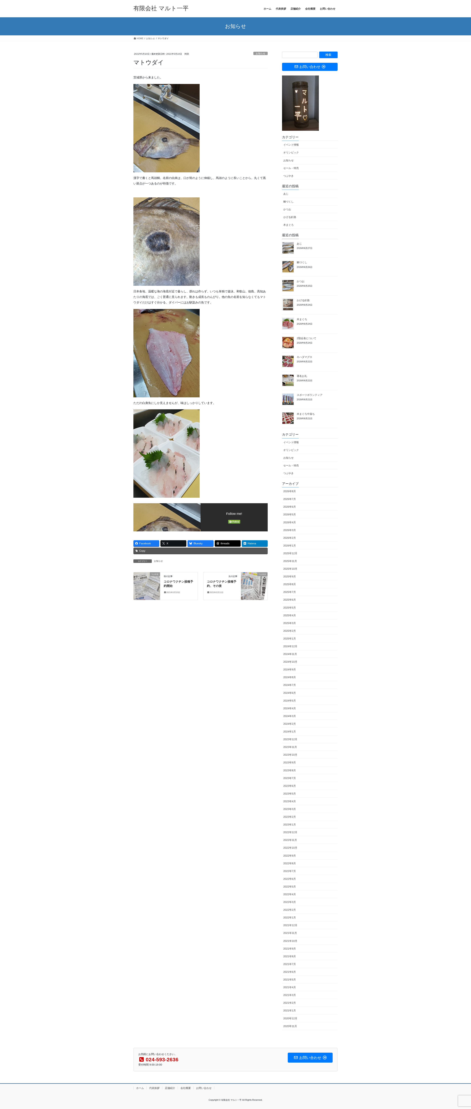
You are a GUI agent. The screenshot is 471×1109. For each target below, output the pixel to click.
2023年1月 (289, 824)
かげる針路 (289, 217)
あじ (285, 193)
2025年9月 (289, 576)
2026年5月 (289, 514)
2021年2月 (289, 1002)
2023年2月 (289, 816)
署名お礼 (302, 376)
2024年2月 (289, 723)
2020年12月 (290, 1018)
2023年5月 (289, 793)
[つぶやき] (147, 586)
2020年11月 (290, 1026)
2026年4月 (289, 522)
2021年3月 (289, 995)
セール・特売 (291, 168)
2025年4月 (289, 615)
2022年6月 (289, 878)
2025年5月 (289, 607)
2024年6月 (289, 692)
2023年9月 (289, 762)
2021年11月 (290, 933)
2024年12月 (290, 646)
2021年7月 (289, 964)
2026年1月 (289, 545)
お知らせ (260, 53)
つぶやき (288, 175)
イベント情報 (291, 144)
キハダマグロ (304, 357)
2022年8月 (289, 863)
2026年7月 (289, 499)
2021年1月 (289, 1010)
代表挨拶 (154, 1088)
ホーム (140, 1088)
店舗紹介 (170, 1088)
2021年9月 (289, 948)
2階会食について (306, 338)
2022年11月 (290, 840)
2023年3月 (289, 809)
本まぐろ (288, 224)
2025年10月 (290, 568)
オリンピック (291, 152)
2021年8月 (289, 956)
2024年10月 (290, 661)
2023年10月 (290, 754)
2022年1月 (289, 917)
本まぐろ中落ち (306, 413)
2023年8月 (289, 770)
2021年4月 (289, 987)
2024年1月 (289, 731)
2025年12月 (290, 553)
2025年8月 (289, 584)
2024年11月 (290, 654)
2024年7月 (289, 684)
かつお (287, 209)
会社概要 (185, 1088)
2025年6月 (289, 599)
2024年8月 (289, 677)
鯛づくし (288, 201)
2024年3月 (289, 716)
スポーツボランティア (310, 394)
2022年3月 (289, 902)
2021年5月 (289, 979)
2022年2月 (289, 909)
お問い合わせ (204, 1088)
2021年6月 (289, 971)
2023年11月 (290, 747)
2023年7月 (289, 778)
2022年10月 (290, 847)
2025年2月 (289, 630)
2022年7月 (289, 871)
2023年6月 (289, 785)
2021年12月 (290, 925)
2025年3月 (289, 623)
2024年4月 (289, 708)
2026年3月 (289, 530)
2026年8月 (289, 491)
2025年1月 (289, 638)
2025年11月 (290, 561)
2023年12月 (290, 739)
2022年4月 (289, 894)
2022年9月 (289, 855)
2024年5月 (289, 700)
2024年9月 (289, 669)
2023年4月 (289, 801)
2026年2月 (289, 537)
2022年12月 (290, 832)
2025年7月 (289, 591)
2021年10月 (290, 940)
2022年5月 (289, 886)
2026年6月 (289, 506)
